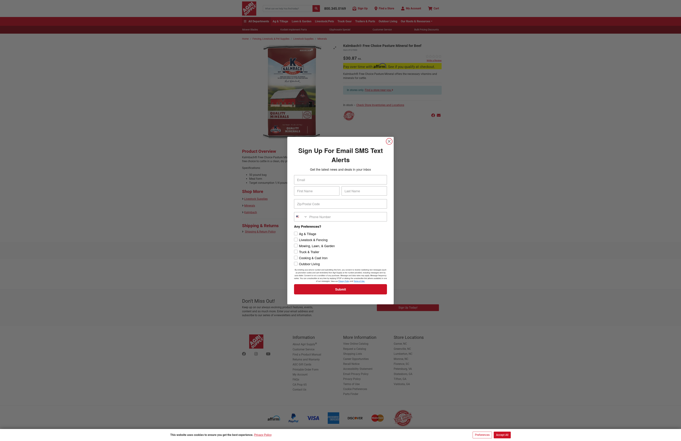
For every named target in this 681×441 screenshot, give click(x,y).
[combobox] (301, 216)
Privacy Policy (263, 435)
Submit (340, 289)
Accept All (502, 435)
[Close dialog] (389, 141)
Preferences (482, 435)
